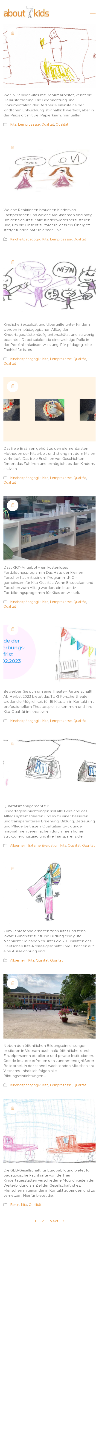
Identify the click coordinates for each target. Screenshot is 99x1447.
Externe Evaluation (43, 845)
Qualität (47, 124)
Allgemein (18, 845)
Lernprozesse (29, 124)
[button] (93, 12)
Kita (13, 124)
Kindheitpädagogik (25, 239)
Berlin (14, 1205)
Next (54, 1221)
